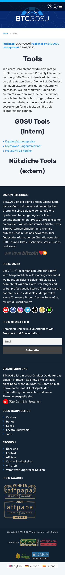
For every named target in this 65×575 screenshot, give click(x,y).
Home (5, 33)
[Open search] (49, 6)
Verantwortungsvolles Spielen (25, 469)
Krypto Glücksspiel (18, 430)
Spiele (10, 425)
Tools (9, 434)
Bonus (10, 421)
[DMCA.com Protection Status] (40, 555)
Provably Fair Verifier (18, 150)
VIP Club (11, 465)
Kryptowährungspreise (20, 141)
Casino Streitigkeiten (19, 461)
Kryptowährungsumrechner (23, 146)
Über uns (12, 449)
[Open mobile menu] (60, 6)
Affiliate (11, 457)
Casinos (11, 417)
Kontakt (11, 453)
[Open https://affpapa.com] (20, 491)
